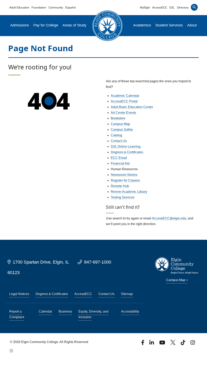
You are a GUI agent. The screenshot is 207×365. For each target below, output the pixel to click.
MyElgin (145, 7)
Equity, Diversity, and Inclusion (93, 314)
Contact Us (119, 141)
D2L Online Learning (125, 146)
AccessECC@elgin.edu (169, 218)
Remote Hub (120, 186)
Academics (142, 25)
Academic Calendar (125, 95)
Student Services (169, 25)
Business (65, 311)
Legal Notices (19, 294)
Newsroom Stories (124, 174)
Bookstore (118, 118)
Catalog (116, 135)
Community (56, 7)
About (192, 25)
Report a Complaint (16, 314)
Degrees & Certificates (127, 152)
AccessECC (159, 7)
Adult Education (19, 7)
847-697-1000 (97, 262)
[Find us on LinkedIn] (152, 343)
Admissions (19, 25)
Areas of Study (74, 25)
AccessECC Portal (124, 101)
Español (70, 7)
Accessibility (130, 311)
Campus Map (120, 124)
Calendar (45, 311)
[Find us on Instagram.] (192, 343)
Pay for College (45, 25)
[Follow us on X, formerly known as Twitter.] (173, 343)
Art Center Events (123, 112)
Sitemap (127, 294)
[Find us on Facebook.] (143, 343)
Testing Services (122, 197)
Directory (183, 7)
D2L (172, 7)
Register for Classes (125, 180)
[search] (194, 8)
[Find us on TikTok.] (183, 343)
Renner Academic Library (129, 191)
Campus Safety (122, 129)
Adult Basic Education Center (132, 107)
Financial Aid (120, 163)
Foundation (39, 7)
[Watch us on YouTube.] (162, 343)
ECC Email (119, 158)
